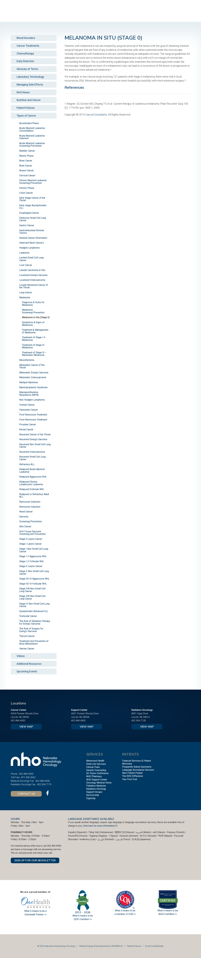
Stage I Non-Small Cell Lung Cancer (33, 550)
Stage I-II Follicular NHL (31, 561)
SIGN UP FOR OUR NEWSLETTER (35, 860)
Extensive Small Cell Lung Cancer (32, 219)
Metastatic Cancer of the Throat (32, 366)
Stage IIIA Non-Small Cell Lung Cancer (32, 590)
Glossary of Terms (27, 68)
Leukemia (24, 252)
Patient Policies (26, 107)
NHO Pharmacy (94, 776)
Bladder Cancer (27, 150)
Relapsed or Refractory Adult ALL (34, 495)
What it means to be (167, 910)
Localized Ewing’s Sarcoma (33, 275)
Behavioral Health (95, 760)
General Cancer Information (33, 237)
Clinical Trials (93, 767)
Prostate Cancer (27, 424)
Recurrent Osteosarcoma (32, 451)
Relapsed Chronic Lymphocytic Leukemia (31, 483)
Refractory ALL (27, 464)
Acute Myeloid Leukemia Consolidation (32, 129)
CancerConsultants (96, 114)
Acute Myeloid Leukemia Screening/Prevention (32, 144)
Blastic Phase (26, 155)
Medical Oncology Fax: (22, 780)
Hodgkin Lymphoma (29, 247)
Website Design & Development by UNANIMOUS (101, 946)
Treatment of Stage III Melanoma (33, 346)
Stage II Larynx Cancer (30, 566)
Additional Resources (29, 663)
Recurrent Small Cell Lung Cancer (32, 458)
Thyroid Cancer (27, 636)
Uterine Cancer (26, 648)
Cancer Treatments (28, 45)
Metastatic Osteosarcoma (32, 377)
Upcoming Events (27, 671)
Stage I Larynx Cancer (30, 543)
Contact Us (26, 794)
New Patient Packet (132, 773)
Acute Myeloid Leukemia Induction (32, 137)
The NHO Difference (132, 776)
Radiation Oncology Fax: (23, 784)
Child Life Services (96, 764)
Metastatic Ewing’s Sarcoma (33, 372)
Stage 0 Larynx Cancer (30, 539)
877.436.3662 (28, 777)
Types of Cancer (26, 115)
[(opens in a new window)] (47, 793)
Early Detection (25, 61)
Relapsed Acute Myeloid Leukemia (32, 470)
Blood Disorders (26, 37)
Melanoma (24, 297)
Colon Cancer (26, 192)
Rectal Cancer (26, 429)
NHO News (23, 92)
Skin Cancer (25, 526)
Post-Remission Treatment (33, 414)
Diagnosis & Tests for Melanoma (33, 303)
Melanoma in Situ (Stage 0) (36, 317)
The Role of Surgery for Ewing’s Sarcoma (31, 630)
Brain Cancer (25, 165)
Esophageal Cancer (29, 212)
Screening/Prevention (30, 521)
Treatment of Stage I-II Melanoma (33, 338)
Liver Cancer (25, 265)
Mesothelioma (26, 360)
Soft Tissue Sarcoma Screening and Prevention (32, 533)
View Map (26, 726)
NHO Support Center (96, 779)
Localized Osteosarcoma (32, 280)
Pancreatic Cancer (28, 409)
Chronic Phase (26, 188)
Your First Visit (129, 779)
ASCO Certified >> (167, 914)
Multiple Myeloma (28, 382)
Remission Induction (29, 501)
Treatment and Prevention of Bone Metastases (33, 642)
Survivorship (92, 795)
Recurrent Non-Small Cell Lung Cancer (35, 445)
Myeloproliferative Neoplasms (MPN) (29, 393)
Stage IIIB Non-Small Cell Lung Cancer (32, 597)
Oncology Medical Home (99, 782)
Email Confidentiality (154, 946)
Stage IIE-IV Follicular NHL (33, 583)
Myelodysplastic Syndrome (33, 387)
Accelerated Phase (29, 123)
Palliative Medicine (96, 785)
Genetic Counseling (96, 770)
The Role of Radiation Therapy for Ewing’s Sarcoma (34, 622)
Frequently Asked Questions (136, 766)
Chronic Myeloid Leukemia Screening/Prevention (32, 181)
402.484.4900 (18, 720)
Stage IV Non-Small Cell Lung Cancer (34, 605)
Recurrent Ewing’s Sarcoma (33, 439)
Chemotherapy (25, 53)
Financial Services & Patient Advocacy (136, 762)
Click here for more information (99, 825)
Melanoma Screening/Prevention (33, 311)
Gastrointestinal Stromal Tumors (31, 231)
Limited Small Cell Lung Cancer (31, 259)
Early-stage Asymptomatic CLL (32, 206)
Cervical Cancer (27, 175)
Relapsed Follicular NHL (31, 489)
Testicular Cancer (28, 616)
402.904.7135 (138, 720)
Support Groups (94, 792)
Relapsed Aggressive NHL (33, 476)
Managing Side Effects (30, 84)
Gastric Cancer (26, 225)
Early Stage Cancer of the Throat (32, 199)
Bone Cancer (25, 160)
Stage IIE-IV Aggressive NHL (34, 578)
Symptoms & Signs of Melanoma (33, 323)
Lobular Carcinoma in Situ (32, 270)
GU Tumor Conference (97, 773)
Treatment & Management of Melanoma (35, 331)
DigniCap (90, 798)
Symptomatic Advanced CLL (33, 611)
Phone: (14, 773)
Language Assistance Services (138, 769)
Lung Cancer (25, 292)
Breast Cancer (26, 170)
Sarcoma (23, 516)
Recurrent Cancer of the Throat (34, 434)
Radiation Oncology (96, 788)
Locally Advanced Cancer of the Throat (33, 286)
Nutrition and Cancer (29, 100)
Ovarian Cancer (27, 404)
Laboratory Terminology (30, 76)
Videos (21, 656)
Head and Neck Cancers (31, 242)
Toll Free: (15, 777)
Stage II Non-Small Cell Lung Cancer (34, 572)
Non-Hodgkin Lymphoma (32, 399)
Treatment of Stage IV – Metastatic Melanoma (34, 354)
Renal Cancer (26, 511)
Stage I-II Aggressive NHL (33, 556)
